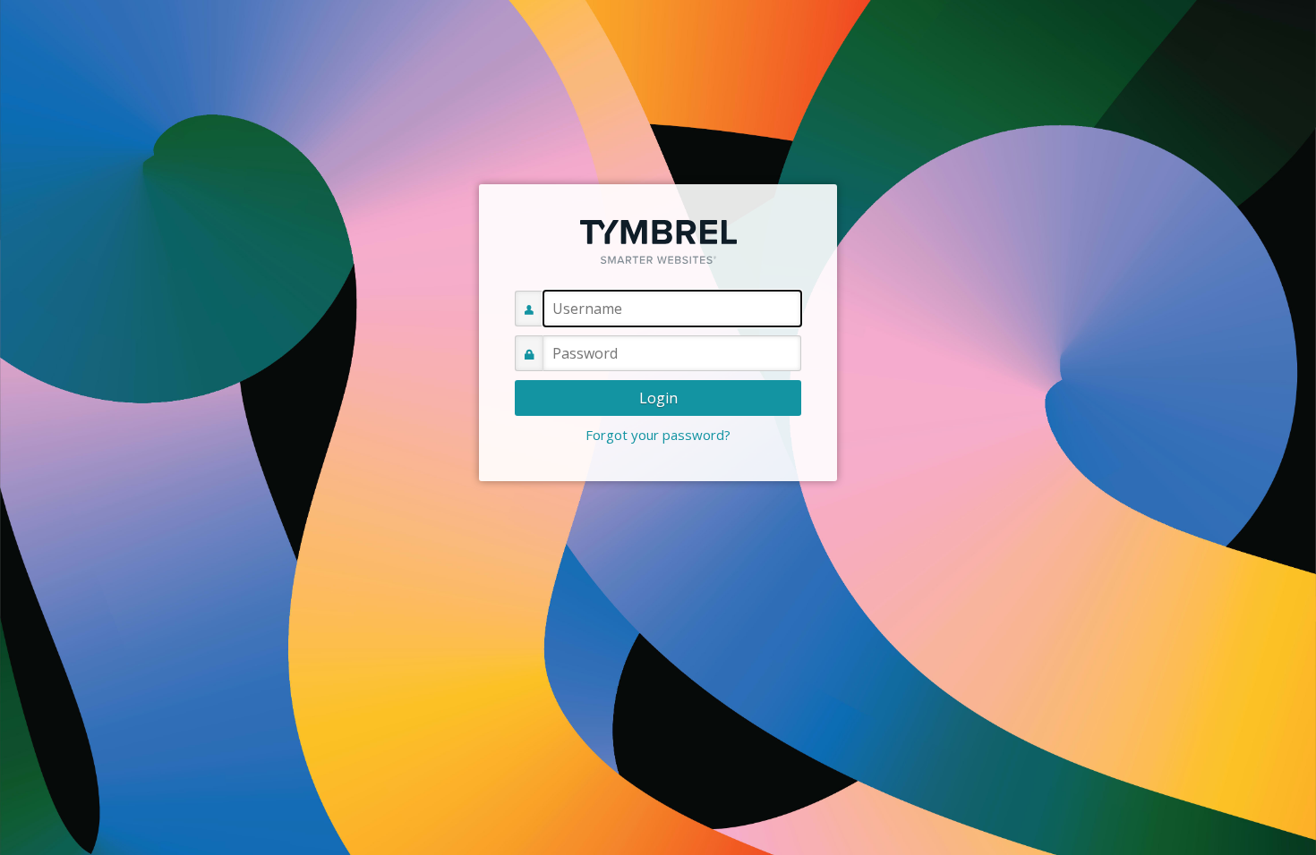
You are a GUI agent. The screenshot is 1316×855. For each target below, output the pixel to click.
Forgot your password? (658, 435)
